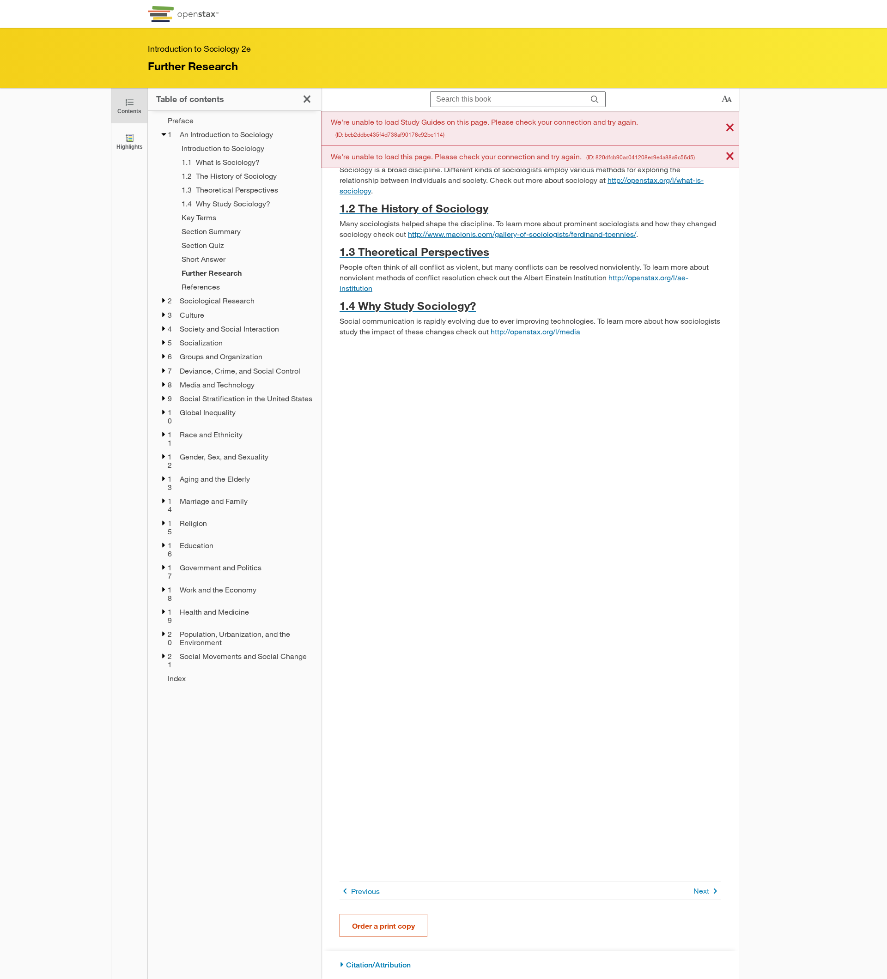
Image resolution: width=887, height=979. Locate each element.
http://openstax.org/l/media (535, 331)
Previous (365, 891)
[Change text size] (726, 99)
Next (701, 890)
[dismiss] (730, 128)
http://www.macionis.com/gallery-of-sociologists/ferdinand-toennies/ (522, 234)
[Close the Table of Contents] (307, 99)
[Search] (594, 99)
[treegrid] (234, 399)
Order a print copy (383, 925)
